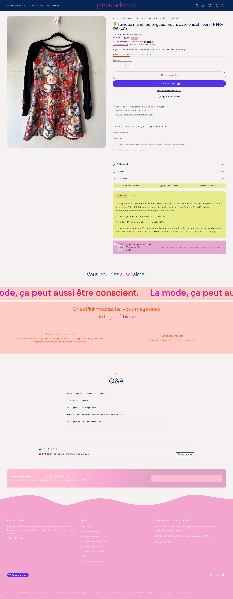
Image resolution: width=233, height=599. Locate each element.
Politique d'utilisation (91, 546)
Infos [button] (84, 520)
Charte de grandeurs (90, 531)
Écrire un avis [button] (185, 454)
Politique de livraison (90, 536)
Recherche (86, 526)
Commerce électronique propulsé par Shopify (44, 593)
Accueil (116, 18)
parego (83, 593)
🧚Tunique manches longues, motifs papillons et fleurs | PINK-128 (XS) (151, 18)
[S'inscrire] (218, 478)
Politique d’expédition (167, 593)
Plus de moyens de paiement (169, 90)
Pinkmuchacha (20, 593)
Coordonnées (183, 593)
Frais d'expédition (120, 44)
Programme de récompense (94, 561)
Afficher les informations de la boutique (134, 114)
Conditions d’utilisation (147, 593)
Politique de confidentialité (124, 593)
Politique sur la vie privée (92, 551)
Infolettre (85, 556)
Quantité (117, 60)
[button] (13, 5)
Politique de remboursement (94, 541)
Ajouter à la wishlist (171, 96)
